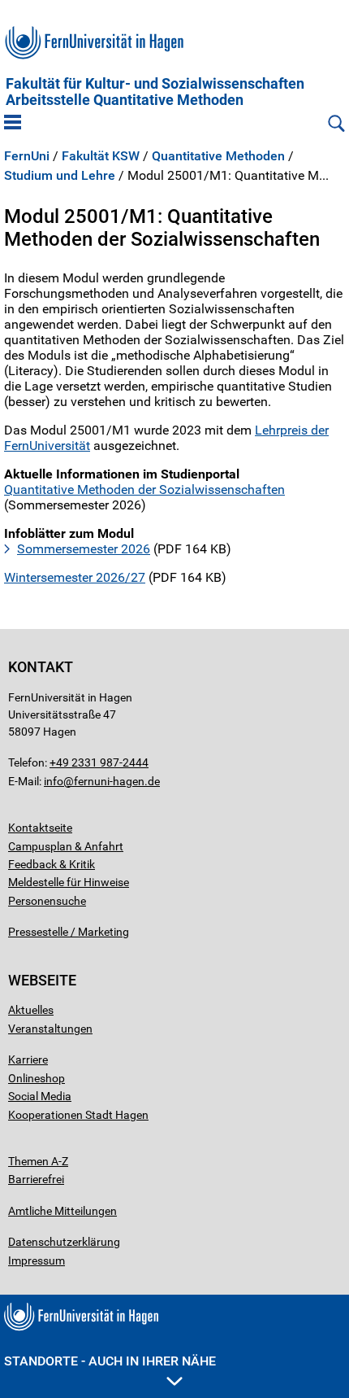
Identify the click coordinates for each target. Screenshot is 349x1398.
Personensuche (47, 900)
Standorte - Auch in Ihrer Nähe (110, 1361)
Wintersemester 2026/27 (74, 577)
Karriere (28, 1059)
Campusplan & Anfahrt (65, 846)
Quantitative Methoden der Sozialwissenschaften (144, 489)
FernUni (27, 156)
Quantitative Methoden (218, 156)
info (53, 781)
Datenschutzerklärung (64, 1241)
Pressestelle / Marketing (68, 931)
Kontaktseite (40, 827)
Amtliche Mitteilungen (62, 1210)
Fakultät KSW (101, 156)
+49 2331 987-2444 (99, 762)
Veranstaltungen (50, 1028)
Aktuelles (31, 1009)
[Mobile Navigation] (12, 124)
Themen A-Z (38, 1161)
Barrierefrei (36, 1179)
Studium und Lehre (59, 175)
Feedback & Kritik (51, 864)
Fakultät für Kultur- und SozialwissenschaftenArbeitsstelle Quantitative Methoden (155, 92)
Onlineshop (36, 1078)
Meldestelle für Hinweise (68, 882)
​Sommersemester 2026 (83, 549)
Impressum (36, 1260)
